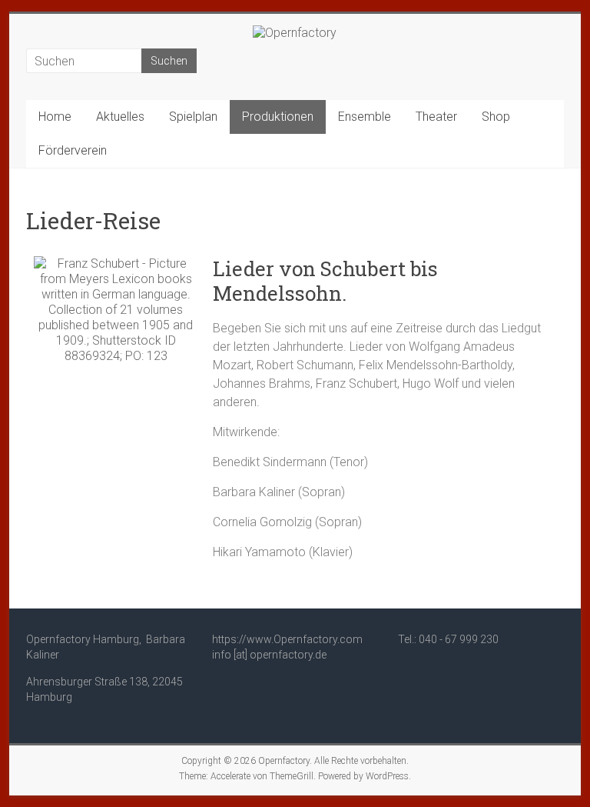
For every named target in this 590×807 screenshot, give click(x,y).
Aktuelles (120, 116)
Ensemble (364, 116)
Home (54, 116)
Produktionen (277, 116)
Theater (436, 116)
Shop (496, 116)
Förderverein (72, 150)
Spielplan (193, 116)
